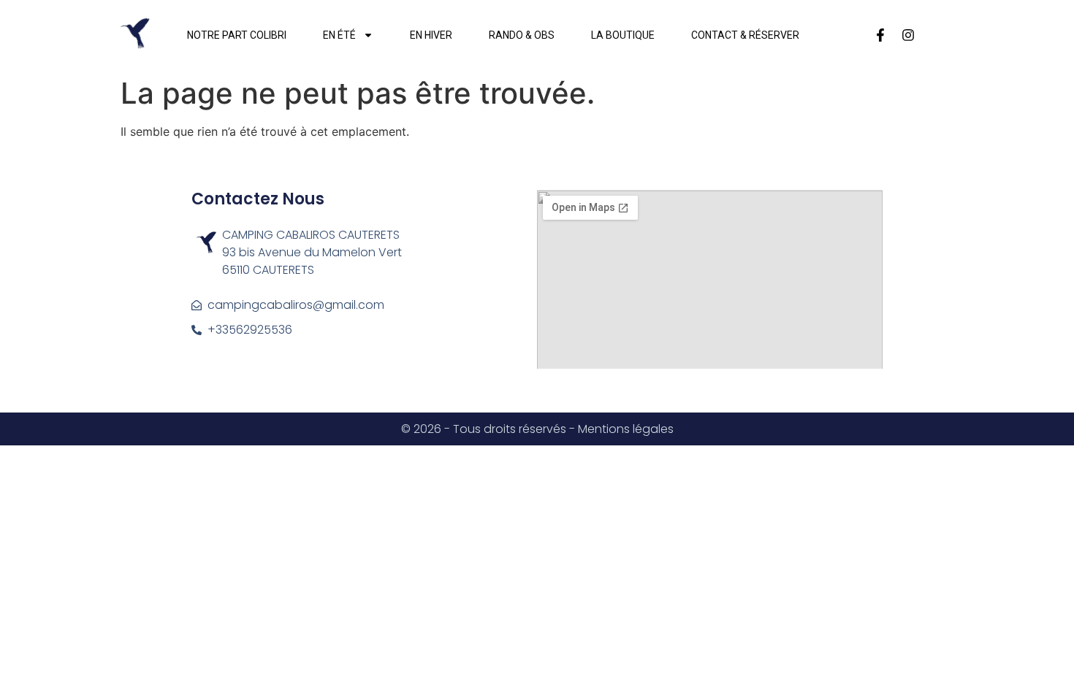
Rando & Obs (522, 35)
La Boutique (623, 35)
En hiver (431, 35)
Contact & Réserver (745, 35)
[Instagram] (908, 35)
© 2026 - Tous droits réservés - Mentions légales (537, 429)
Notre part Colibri (236, 35)
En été (339, 35)
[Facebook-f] (880, 35)
